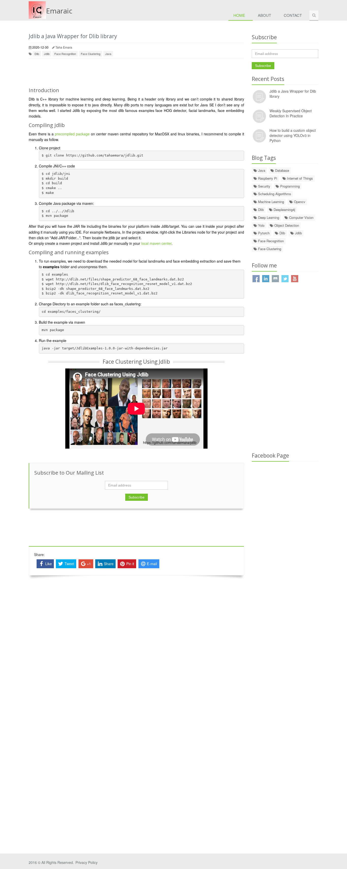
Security (263, 186)
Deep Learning (268, 217)
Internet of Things (299, 178)
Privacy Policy (86, 862)
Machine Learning (270, 201)
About (264, 15)
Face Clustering (90, 54)
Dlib (37, 54)
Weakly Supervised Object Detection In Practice (291, 113)
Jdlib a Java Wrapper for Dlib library (73, 36)
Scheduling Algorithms (274, 193)
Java (108, 54)
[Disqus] (136, 646)
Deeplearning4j (284, 209)
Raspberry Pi (267, 178)
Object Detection (286, 225)
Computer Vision (300, 217)
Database (281, 170)
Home (239, 15)
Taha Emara (63, 47)
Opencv (299, 201)
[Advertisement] (136, 72)
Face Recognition (65, 54)
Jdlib (47, 54)
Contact (293, 15)
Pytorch (263, 233)
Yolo (260, 225)
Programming (289, 186)
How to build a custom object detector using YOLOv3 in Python (293, 135)
